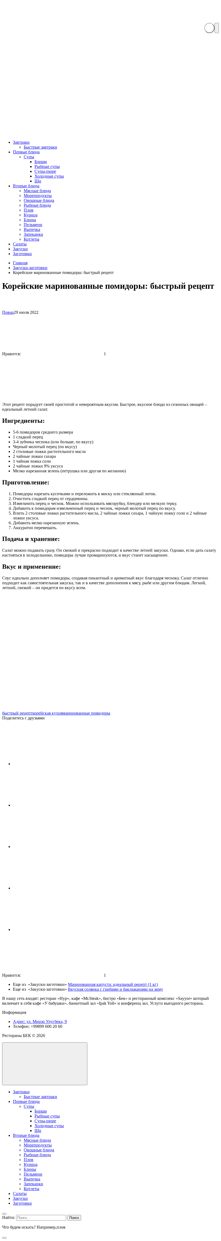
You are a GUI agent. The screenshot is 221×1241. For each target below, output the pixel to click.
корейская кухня (47, 713)
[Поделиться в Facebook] (53, 805)
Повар (8, 312)
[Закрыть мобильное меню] (4, 1214)
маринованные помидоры (86, 713)
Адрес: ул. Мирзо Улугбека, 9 (40, 1021)
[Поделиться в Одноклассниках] (53, 929)
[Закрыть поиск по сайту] (4, 1238)
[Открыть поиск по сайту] (209, 28)
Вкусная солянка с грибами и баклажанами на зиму (115, 989)
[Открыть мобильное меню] (217, 28)
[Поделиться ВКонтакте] (53, 763)
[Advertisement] (110, 94)
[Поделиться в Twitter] (53, 888)
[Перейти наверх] (44, 1063)
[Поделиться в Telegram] (53, 846)
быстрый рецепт (17, 713)
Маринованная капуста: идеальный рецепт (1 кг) (113, 984)
